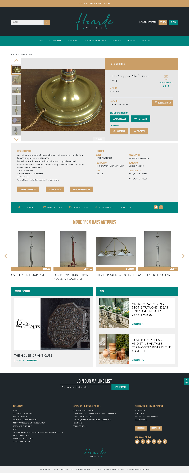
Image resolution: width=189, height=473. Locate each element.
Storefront (32, 360)
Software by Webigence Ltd (138, 469)
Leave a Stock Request (23, 413)
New (41, 41)
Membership (140, 410)
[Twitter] (156, 207)
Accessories (55, 41)
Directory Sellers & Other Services (29, 423)
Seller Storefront (28, 189)
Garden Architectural (95, 41)
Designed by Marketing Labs (113, 469)
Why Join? (139, 413)
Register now (155, 428)
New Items (77, 423)
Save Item (141, 131)
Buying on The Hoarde (23, 439)
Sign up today (120, 387)
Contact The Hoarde (22, 426)
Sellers (163, 22)
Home (15, 410)
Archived (146, 41)
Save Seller (142, 118)
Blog (15, 429)
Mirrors (131, 41)
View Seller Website (81, 189)
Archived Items (79, 426)
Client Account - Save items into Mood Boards (94, 413)
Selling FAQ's (141, 420)
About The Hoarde (21, 435)
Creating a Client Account (25, 420)
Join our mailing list (22, 417)
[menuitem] (16, 70)
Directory (18, 360)
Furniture (72, 41)
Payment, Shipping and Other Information (92, 420)
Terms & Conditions (22, 442)
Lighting (116, 41)
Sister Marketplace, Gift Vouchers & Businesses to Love (38, 432)
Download (121, 131)
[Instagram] (154, 441)
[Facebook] (161, 207)
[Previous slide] (16, 60)
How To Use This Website (84, 410)
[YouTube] (159, 441)
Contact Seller (119, 118)
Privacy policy (45, 469)
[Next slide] (16, 139)
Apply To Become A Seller (146, 417)
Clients (173, 22)
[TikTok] (165, 441)
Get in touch (141, 428)
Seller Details (55, 189)
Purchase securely (164, 102)
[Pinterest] (148, 441)
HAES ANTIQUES (104, 158)
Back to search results (23, 54)
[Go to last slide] (5, 256)
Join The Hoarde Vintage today (94, 3)
